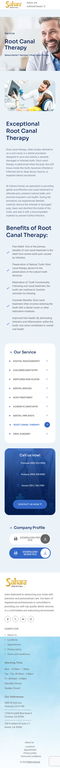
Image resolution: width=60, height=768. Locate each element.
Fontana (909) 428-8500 (32, 474)
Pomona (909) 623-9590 (32, 463)
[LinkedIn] (23, 619)
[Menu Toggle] (52, 4)
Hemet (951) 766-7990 (32, 485)
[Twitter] (15, 619)
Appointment (14, 644)
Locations (12, 639)
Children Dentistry (25, 370)
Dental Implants (23, 415)
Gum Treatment (23, 397)
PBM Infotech (33, 762)
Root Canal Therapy (27, 424)
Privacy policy (14, 649)
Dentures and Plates (26, 379)
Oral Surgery (21, 433)
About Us (12, 635)
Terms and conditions (18, 654)
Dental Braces (22, 388)
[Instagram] (31, 619)
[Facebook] (8, 619)
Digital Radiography (26, 361)
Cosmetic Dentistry (25, 406)
